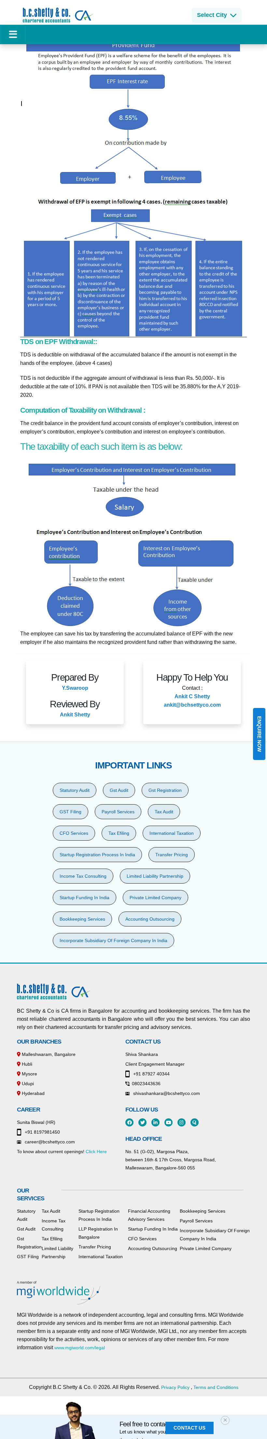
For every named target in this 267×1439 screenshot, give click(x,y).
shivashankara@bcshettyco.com (166, 1093)
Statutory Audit (75, 790)
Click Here (96, 1151)
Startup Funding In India (84, 897)
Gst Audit (119, 790)
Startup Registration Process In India (97, 854)
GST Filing (70, 811)
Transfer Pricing (171, 854)
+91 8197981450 (41, 1132)
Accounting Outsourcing (150, 919)
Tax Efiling (118, 833)
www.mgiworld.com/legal (79, 1347)
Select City (212, 15)
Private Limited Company (155, 897)
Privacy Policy (175, 1387)
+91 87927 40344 (151, 1073)
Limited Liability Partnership (155, 876)
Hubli (26, 1064)
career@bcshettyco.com (49, 1141)
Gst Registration (165, 790)
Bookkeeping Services (82, 919)
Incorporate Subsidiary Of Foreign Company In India (113, 940)
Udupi (27, 1083)
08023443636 (146, 1083)
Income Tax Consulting (83, 876)
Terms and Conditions (215, 1387)
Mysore (29, 1073)
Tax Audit (164, 811)
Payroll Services (118, 811)
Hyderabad (33, 1093)
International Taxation (171, 833)
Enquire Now (259, 734)
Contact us (189, 1428)
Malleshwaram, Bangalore (48, 1054)
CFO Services (74, 833)
